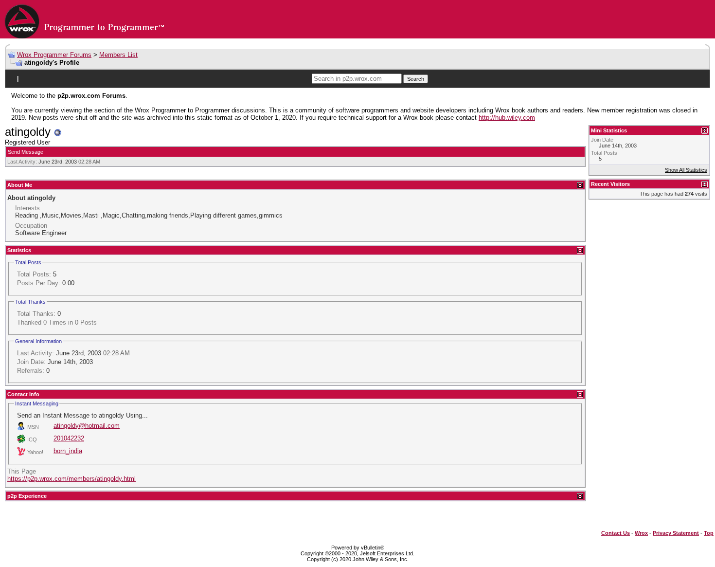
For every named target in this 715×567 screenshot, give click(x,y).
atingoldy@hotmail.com (87, 425)
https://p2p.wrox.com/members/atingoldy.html (71, 478)
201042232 (69, 438)
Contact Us (615, 533)
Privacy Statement (676, 533)
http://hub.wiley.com (507, 117)
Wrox (641, 533)
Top (709, 533)
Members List (118, 54)
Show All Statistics (686, 170)
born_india (68, 451)
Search (415, 79)
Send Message (25, 152)
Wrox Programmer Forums (54, 54)
